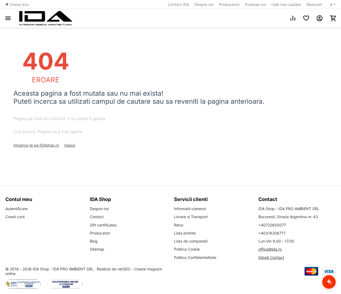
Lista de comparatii (190, 241)
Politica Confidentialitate (195, 257)
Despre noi (204, 4)
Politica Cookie (187, 249)
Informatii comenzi (190, 208)
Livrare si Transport (191, 216)
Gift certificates (103, 225)
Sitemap (97, 249)
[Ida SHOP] (45, 18)
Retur (178, 225)
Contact (97, 216)
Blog (94, 241)
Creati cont (15, 216)
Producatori (229, 4)
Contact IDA (178, 4)
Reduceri (314, 4)
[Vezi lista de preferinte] (306, 18)
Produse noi (255, 4)
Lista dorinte (185, 233)
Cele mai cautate (286, 4)
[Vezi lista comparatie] (292, 18)
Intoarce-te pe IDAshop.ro (36, 145)
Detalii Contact (271, 257)
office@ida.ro (270, 249)
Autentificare (16, 208)
